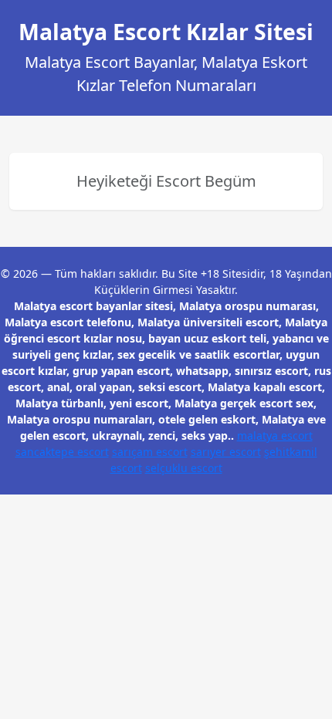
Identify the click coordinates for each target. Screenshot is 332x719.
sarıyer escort (226, 451)
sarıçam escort (150, 451)
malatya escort (275, 435)
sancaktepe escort (62, 451)
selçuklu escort (183, 468)
